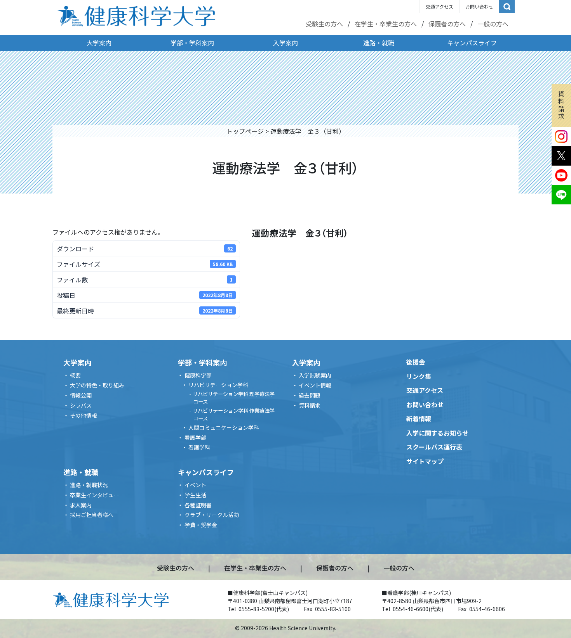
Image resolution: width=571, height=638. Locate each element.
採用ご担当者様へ (91, 515)
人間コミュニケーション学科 (223, 427)
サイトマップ (425, 461)
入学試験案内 (315, 375)
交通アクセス (439, 6)
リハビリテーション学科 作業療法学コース (234, 414)
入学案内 (285, 42)
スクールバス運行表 (434, 446)
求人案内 (81, 505)
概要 (75, 375)
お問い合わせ (479, 6)
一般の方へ (492, 23)
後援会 (415, 362)
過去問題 (309, 395)
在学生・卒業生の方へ (386, 23)
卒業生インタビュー (94, 495)
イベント (195, 485)
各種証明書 (198, 505)
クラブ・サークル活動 (212, 515)
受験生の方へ (324, 23)
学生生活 (195, 495)
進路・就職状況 (89, 485)
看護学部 (195, 437)
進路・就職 (378, 42)
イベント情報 (315, 385)
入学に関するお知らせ (437, 432)
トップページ (245, 131)
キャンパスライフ (472, 42)
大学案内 (99, 42)
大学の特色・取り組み (97, 385)
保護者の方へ (447, 23)
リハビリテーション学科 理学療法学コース (234, 397)
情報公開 (81, 395)
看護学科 (199, 447)
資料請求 (561, 105)
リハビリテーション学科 (218, 385)
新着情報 (418, 418)
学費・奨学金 (201, 525)
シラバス (81, 405)
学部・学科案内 (192, 42)
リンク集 (418, 376)
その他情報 (83, 415)
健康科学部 (198, 375)
